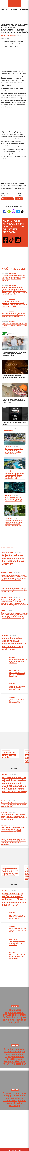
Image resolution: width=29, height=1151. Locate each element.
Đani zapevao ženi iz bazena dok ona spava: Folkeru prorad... (17, 916)
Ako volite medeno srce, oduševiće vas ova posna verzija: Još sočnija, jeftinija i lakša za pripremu (13, 315)
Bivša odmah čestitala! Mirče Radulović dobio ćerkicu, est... (17, 956)
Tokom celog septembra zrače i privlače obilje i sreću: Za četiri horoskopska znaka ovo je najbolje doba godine (14, 1016)
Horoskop (12, 273)
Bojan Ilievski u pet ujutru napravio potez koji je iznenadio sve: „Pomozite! (9, 754)
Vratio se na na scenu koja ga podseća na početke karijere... (16, 701)
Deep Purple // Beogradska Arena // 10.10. (14, 423)
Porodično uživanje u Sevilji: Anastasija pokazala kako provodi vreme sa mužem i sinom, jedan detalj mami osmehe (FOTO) (14, 303)
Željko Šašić (19, 199)
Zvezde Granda (5, 35)
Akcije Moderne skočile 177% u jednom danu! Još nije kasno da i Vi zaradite (13, 499)
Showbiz (14, 10)
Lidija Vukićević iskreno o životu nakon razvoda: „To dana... (18, 661)
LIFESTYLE (14, 1006)
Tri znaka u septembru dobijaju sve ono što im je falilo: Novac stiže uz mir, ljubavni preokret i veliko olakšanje (13, 278)
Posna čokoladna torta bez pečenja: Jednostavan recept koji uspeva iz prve (14, 377)
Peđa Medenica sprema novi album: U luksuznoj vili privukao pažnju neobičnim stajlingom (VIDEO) (13, 829)
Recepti (11, 311)
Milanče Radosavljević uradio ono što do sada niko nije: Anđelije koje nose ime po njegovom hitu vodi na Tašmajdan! (13, 842)
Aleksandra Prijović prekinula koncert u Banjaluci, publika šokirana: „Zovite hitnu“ (14, 325)
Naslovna (4, 10)
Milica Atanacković (7, 199)
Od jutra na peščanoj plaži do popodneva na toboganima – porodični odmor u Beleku (14, 451)
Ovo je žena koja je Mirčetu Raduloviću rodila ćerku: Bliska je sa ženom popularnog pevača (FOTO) (14, 899)
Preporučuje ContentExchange (20, 428)
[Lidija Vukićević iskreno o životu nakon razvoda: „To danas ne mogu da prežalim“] (4, 661)
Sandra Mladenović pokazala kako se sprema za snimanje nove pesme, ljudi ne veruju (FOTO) (14, 590)
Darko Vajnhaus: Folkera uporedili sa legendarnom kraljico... (18, 930)
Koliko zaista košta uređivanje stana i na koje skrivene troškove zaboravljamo (14, 400)
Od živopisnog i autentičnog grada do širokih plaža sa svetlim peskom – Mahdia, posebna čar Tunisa (14, 476)
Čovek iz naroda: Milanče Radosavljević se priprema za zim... (17, 687)
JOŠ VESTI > (14, 768)
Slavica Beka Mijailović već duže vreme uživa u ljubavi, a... (17, 674)
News (12, 35)
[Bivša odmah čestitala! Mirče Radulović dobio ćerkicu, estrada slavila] (4, 956)
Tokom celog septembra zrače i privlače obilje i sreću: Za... (17, 943)
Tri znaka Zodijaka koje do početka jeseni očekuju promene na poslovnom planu (14, 353)
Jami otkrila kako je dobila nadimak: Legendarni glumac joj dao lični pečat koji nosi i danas (14, 644)
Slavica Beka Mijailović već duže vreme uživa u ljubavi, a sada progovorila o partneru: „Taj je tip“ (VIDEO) (10, 872)
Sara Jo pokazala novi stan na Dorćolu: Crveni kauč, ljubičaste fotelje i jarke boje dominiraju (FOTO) (14, 804)
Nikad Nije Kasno (15, 670)
